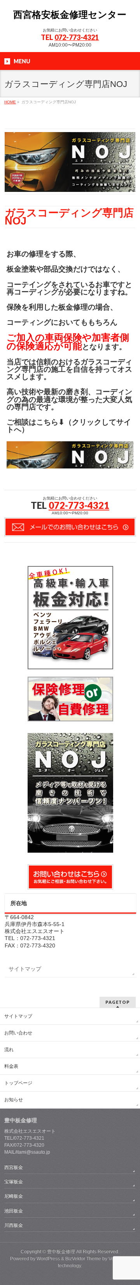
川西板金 (13, 1225)
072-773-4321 (76, 37)
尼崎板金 (13, 1196)
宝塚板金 (13, 1181)
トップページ (18, 1083)
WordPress (48, 1258)
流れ (9, 1049)
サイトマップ (25, 969)
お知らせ (13, 1099)
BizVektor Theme (83, 1258)
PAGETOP (117, 1002)
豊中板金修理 (61, 1251)
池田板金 (13, 1211)
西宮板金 (13, 1167)
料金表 (11, 1066)
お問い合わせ (18, 1033)
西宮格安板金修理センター (69, 14)
